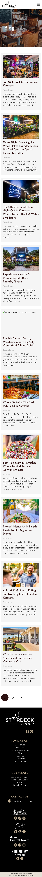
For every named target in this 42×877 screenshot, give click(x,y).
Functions (20, 747)
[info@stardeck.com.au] (11, 801)
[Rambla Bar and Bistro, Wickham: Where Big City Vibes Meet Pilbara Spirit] (21, 323)
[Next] (21, 697)
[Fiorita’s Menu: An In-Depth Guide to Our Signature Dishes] (21, 511)
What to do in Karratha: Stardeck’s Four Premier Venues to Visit (17, 658)
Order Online (20, 761)
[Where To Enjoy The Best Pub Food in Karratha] (21, 387)
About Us (20, 756)
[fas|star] (27, 731)
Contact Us (20, 758)
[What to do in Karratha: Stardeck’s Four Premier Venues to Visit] (21, 639)
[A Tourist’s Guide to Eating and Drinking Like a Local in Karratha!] (21, 575)
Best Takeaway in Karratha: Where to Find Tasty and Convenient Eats (19, 466)
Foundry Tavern (19, 785)
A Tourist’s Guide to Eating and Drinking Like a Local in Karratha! (20, 594)
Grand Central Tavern (20, 777)
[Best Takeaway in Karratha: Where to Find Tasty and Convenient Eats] (21, 447)
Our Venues (20, 744)
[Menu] (38, 5)
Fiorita (20, 782)
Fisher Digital (28, 875)
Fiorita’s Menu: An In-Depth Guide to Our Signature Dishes (20, 530)
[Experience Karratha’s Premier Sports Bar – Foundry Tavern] (21, 259)
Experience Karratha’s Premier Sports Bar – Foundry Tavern (16, 278)
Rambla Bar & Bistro (19, 779)
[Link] (9, 4)
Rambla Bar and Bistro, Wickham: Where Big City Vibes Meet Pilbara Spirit (19, 342)
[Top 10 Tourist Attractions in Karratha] (21, 66)
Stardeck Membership (19, 750)
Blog (20, 753)
